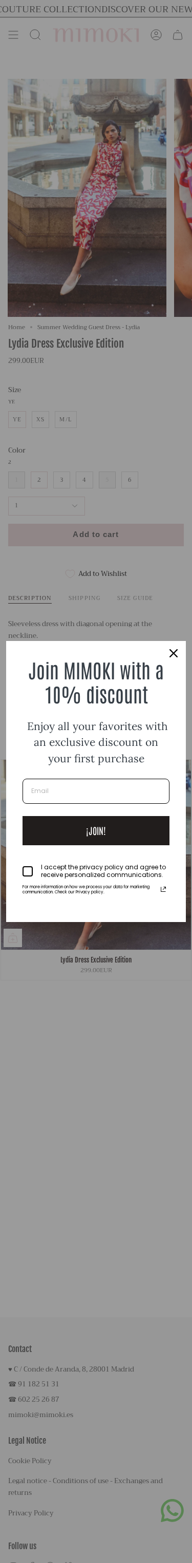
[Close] (173, 653)
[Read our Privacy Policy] (163, 889)
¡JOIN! (96, 830)
